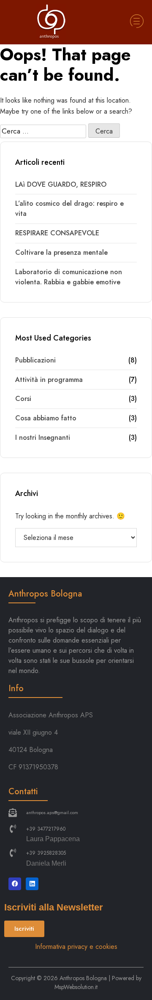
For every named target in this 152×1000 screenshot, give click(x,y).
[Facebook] (14, 883)
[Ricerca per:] (43, 131)
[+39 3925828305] (12, 853)
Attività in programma (49, 379)
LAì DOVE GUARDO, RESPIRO (60, 184)
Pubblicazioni (35, 360)
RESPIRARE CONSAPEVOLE (57, 233)
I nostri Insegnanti (42, 437)
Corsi (23, 398)
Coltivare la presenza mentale (61, 252)
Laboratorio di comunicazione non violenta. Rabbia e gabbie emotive (68, 277)
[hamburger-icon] (136, 22)
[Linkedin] (32, 883)
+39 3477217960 (45, 829)
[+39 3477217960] (12, 829)
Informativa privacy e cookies (76, 946)
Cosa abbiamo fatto (45, 418)
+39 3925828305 (46, 853)
